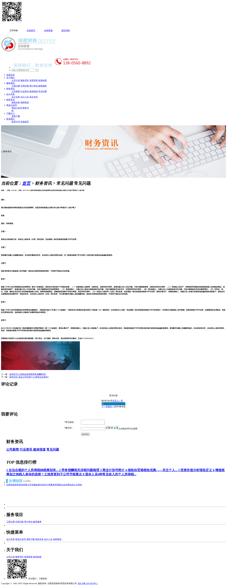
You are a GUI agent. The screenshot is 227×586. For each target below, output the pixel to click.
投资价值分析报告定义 (195, 470)
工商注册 (16, 86)
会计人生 (24, 97)
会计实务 (10, 94)
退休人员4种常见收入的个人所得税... (109, 474)
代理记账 (24, 86)
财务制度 (42, 80)
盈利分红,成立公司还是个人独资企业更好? (29, 377)
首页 (26, 183)
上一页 (120, 401)
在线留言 (24, 122)
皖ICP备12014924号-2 (88, 583)
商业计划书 (11, 105)
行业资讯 (24, 91)
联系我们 (10, 119)
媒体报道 (33, 91)
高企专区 (33, 97)
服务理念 (24, 80)
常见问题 (42, 91)
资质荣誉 (33, 80)
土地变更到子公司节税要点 (62, 474)
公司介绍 (16, 80)
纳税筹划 (24, 102)
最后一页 (112, 406)
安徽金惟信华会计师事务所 (44, 485)
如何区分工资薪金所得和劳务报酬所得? (27, 374)
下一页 (104, 406)
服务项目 (10, 83)
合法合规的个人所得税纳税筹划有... (32, 470)
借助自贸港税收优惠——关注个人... (151, 470)
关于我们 (10, 78)
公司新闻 (16, 91)
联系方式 (16, 122)
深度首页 (10, 75)
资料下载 (16, 116)
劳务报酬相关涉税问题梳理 (79, 470)
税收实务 (16, 102)
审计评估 (33, 86)
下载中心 (10, 113)
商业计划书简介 (112, 470)
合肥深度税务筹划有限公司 (19, 485)
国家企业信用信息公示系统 (69, 485)
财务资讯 (10, 89)
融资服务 (42, 86)
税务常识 (10, 100)
